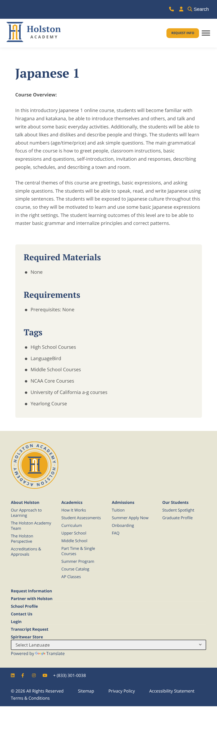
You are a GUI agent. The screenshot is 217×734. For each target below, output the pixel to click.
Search (201, 9)
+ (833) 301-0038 (69, 675)
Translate (55, 653)
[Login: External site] (181, 9)
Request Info (182, 33)
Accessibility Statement (172, 691)
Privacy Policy (121, 691)
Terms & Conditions (30, 698)
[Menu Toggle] (206, 33)
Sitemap (86, 691)
